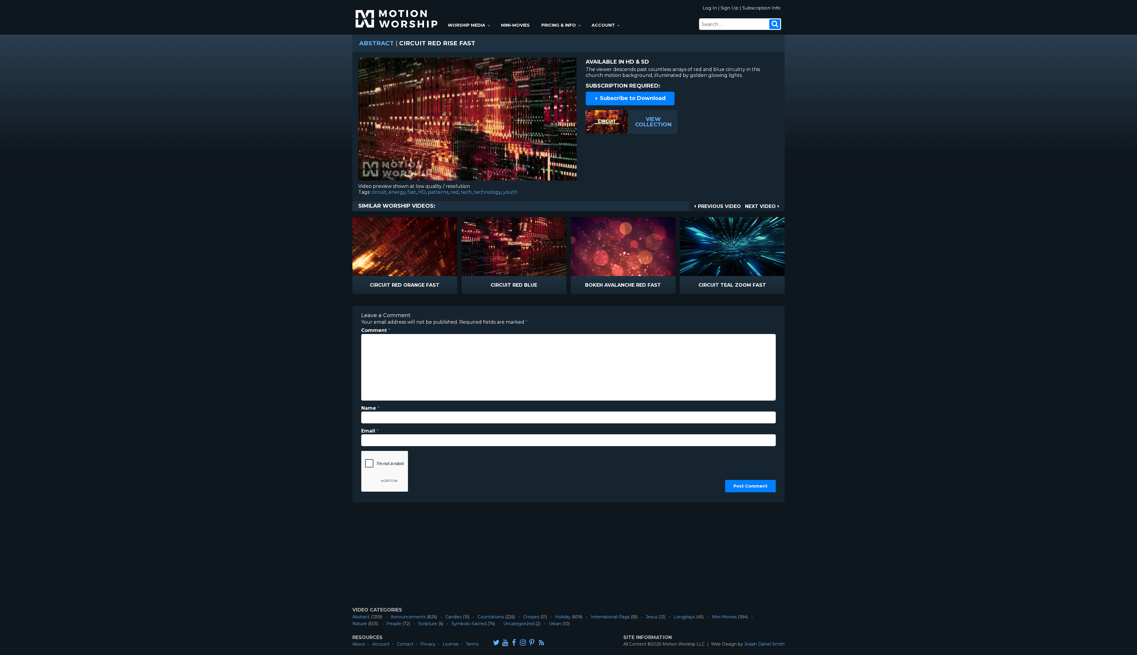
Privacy (428, 644)
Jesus (651, 616)
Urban (555, 623)
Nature (359, 623)
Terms (472, 644)
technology (487, 192)
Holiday (563, 616)
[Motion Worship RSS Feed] (542, 642)
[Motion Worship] (397, 14)
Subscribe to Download (632, 98)
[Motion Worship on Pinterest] (531, 642)
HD (422, 192)
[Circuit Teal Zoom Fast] (732, 246)
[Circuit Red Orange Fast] (404, 246)
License (451, 644)
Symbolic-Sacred (469, 623)
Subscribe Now (420, 285)
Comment (375, 330)
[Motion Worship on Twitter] (496, 642)
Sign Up (729, 8)
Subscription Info (761, 8)
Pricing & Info (558, 25)
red (454, 192)
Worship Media (466, 25)
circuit (379, 192)
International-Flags (610, 616)
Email (370, 431)
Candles (453, 616)
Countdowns (491, 616)
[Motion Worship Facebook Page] (514, 642)
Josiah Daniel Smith (764, 644)
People (393, 623)
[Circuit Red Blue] (514, 246)
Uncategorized (518, 623)
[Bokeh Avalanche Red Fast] (623, 246)
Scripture (427, 623)
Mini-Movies (515, 25)
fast (411, 192)
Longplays (684, 616)
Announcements (408, 616)
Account (603, 25)
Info (379, 285)
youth (510, 192)
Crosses (531, 616)
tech (466, 192)
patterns (438, 192)
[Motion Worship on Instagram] (522, 642)
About (358, 644)
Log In (710, 8)
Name (370, 408)
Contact (405, 644)
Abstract (376, 43)
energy (396, 192)
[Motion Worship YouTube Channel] (505, 642)
